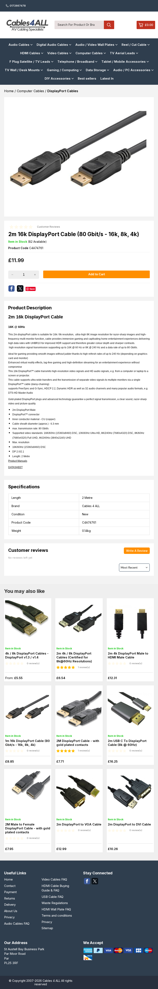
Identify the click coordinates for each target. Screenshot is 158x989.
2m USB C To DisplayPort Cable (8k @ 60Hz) (127, 743)
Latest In (107, 78)
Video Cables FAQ (54, 879)
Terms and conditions (57, 915)
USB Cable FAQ (52, 897)
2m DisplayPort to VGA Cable (78, 824)
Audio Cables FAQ (16, 923)
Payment (10, 892)
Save (32, 288)
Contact (9, 886)
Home (8, 879)
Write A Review (137, 550)
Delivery (10, 905)
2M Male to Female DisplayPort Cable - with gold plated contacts (27, 828)
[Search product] (109, 25)
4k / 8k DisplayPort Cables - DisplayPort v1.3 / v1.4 (27, 655)
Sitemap (47, 928)
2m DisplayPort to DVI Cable (129, 824)
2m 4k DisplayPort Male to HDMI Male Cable (128, 655)
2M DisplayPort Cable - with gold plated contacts (77, 743)
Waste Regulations (55, 903)
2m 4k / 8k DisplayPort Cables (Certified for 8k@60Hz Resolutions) (74, 657)
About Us (10, 911)
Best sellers (87, 78)
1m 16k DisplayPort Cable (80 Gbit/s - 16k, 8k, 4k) (27, 743)
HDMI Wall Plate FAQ (56, 909)
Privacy (9, 917)
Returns (9, 898)
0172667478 (18, 5)
